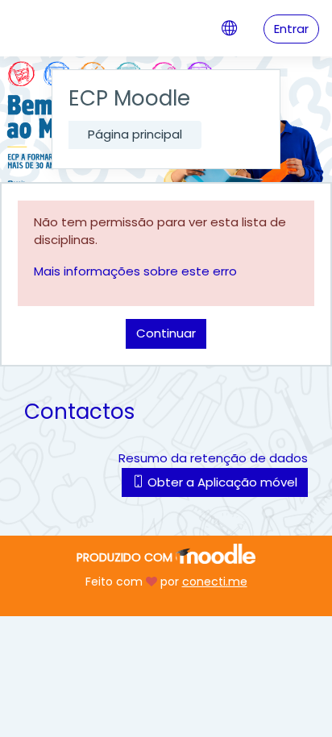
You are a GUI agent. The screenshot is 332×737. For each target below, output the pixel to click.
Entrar (291, 28)
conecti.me (214, 581)
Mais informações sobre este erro (135, 271)
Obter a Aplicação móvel (220, 482)
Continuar (166, 333)
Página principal (135, 134)
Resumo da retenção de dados (213, 457)
